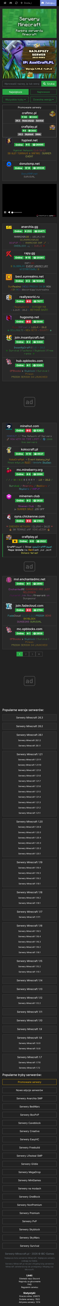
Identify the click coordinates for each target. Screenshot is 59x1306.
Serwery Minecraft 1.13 (29, 989)
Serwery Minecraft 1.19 (29, 862)
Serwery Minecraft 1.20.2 (29, 848)
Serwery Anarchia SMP (29, 1098)
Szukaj (50, 83)
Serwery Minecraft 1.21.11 (29, 759)
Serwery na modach (29, 1188)
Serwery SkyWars (29, 1237)
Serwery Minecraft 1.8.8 (29, 1048)
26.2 (18, 121)
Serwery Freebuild (29, 1147)
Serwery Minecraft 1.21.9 (29, 770)
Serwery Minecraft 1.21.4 (29, 797)
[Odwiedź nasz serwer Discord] (11, 3)
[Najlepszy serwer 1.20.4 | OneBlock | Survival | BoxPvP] (29, 59)
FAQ (29, 1284)
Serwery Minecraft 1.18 (29, 892)
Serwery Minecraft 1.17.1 (29, 917)
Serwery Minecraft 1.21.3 (29, 802)
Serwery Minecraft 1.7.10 (30, 1062)
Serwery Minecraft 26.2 (29, 726)
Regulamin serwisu (29, 1287)
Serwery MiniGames (29, 1180)
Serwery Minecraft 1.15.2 (29, 966)
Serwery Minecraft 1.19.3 (29, 873)
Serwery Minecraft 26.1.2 (29, 740)
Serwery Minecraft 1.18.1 (30, 903)
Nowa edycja (28, 121)
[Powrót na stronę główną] (5, 3)
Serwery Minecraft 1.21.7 (29, 781)
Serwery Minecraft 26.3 (29, 717)
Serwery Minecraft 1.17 (29, 911)
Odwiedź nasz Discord (29, 1278)
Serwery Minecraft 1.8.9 (29, 1043)
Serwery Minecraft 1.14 (29, 980)
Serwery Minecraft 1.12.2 (29, 1003)
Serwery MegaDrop (29, 1172)
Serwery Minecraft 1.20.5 (29, 832)
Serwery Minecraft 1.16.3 (29, 942)
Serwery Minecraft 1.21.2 (29, 808)
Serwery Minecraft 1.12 (29, 997)
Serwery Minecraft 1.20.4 (29, 838)
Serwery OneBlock (29, 1196)
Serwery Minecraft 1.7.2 (29, 1068)
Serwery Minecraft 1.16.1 (30, 952)
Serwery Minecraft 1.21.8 (29, 776)
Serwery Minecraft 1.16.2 (29, 947)
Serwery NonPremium (29, 1204)
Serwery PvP (29, 1221)
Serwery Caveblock (29, 1122)
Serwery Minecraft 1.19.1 (30, 884)
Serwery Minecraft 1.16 (29, 925)
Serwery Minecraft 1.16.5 (29, 931)
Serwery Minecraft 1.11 (29, 1011)
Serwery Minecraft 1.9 (29, 1029)
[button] (15, 92)
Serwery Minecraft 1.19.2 (29, 878)
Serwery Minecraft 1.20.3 (29, 843)
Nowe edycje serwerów (29, 1090)
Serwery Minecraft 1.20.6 (29, 827)
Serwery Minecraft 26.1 (29, 734)
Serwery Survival (29, 1245)
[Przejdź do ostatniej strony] (39, 654)
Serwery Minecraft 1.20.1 (29, 854)
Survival (39, 121)
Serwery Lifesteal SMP (29, 1155)
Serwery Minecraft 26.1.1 (29, 746)
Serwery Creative (29, 1131)
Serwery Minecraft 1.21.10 (29, 765)
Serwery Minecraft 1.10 (29, 1020)
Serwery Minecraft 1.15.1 (30, 972)
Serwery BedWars (30, 1106)
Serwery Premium (30, 1213)
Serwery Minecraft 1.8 (29, 1037)
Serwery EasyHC (29, 1139)
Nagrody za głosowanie (29, 1281)
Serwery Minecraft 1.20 (29, 821)
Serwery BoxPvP (29, 1114)
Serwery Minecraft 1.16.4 (29, 936)
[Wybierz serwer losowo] (16, 3)
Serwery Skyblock (29, 1229)
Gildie (38, 134)
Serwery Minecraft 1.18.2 (29, 898)
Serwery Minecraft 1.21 (30, 754)
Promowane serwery (29, 107)
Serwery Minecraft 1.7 (29, 1057)
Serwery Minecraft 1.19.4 (29, 868)
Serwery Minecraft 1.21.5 (29, 791)
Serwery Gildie (29, 1163)
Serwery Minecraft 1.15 (29, 960)
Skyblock (29, 134)
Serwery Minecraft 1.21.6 (29, 786)
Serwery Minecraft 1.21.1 (30, 813)
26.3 (20, 134)
